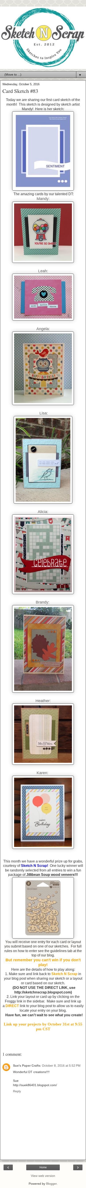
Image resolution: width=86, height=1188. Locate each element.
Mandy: (43, 199)
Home (43, 1167)
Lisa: (43, 413)
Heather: (43, 701)
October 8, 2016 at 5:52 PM (61, 1065)
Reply (17, 1091)
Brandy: (43, 602)
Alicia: (43, 512)
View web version (43, 1175)
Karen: (43, 773)
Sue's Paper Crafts (27, 1065)
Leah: (43, 271)
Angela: (43, 329)
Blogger (51, 1183)
